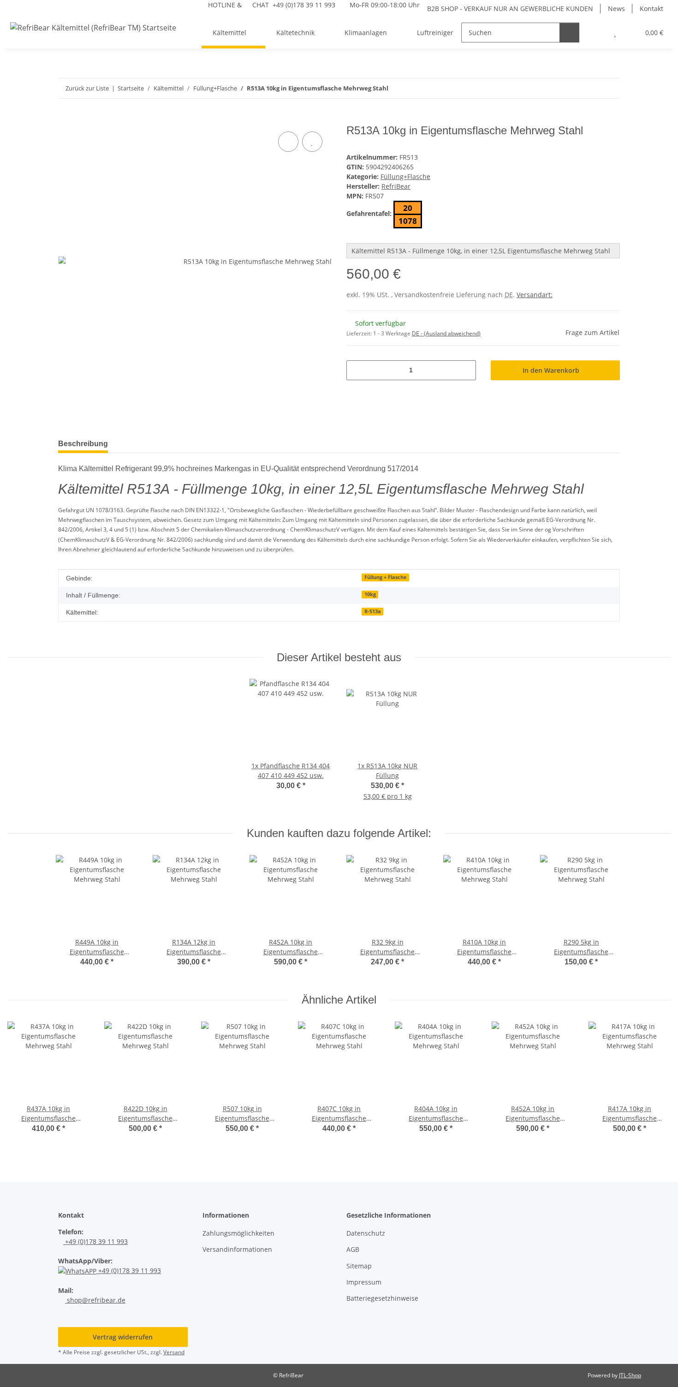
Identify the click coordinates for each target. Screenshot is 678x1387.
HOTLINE (221, 4)
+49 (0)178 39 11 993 (95, 1241)
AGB (352, 1249)
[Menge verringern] (357, 370)
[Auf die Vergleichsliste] (288, 142)
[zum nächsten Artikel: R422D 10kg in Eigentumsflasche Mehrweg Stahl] (610, 88)
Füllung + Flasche (385, 577)
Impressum (363, 1282)
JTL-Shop (630, 1375)
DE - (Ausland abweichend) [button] (446, 333)
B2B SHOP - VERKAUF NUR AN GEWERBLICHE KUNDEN (510, 8)
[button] (597, 32)
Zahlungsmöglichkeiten (238, 1233)
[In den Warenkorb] (65, 119)
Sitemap (359, 1265)
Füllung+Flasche (405, 176)
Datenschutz (365, 1233)
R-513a (372, 611)
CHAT (260, 4)
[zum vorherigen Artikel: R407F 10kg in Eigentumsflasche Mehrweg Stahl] (590, 88)
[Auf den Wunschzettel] (312, 142)
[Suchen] (569, 32)
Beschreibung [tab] (83, 444)
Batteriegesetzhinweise (382, 1298)
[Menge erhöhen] (466, 370)
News (616, 8)
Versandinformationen (237, 1249)
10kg (370, 594)
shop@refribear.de (95, 1300)
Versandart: (535, 294)
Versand (173, 1352)
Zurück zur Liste (87, 88)
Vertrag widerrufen (123, 1337)
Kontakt (651, 8)
